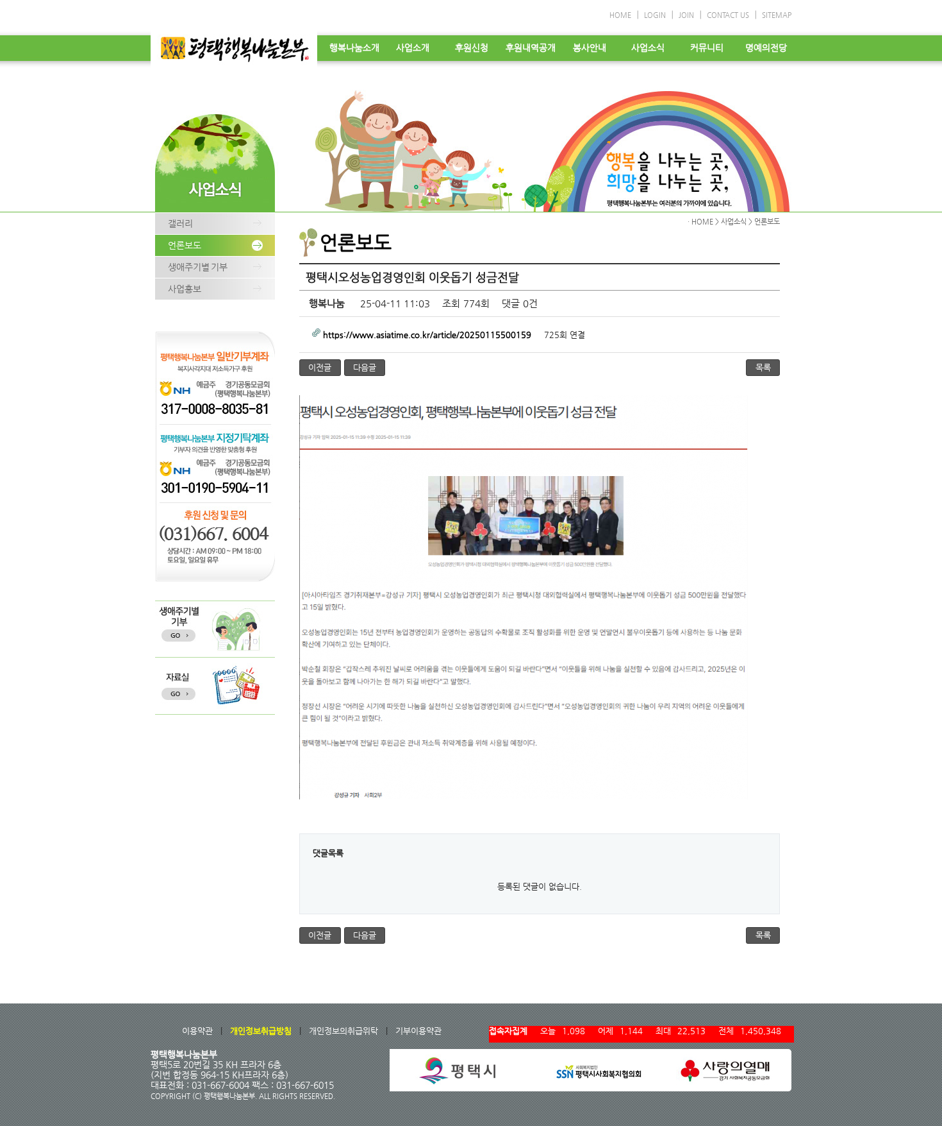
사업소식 (648, 47)
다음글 (364, 367)
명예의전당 (766, 47)
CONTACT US (728, 15)
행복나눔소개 (354, 47)
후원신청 (471, 47)
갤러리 (180, 223)
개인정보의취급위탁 (343, 1031)
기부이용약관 (418, 1031)
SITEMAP (776, 15)
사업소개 (412, 47)
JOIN (686, 15)
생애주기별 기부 (197, 267)
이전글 (319, 367)
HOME (620, 15)
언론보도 (184, 245)
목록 (763, 367)
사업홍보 (184, 289)
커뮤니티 (706, 47)
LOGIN (655, 15)
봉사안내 (589, 47)
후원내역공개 (531, 47)
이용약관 (197, 1031)
